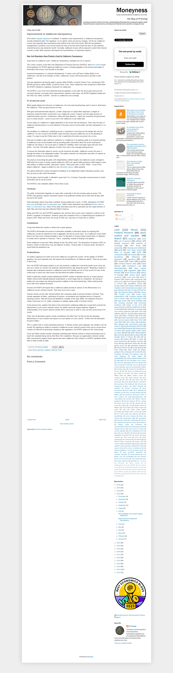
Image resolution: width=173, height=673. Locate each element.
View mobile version (67, 424)
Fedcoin (143, 290)
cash (117, 229)
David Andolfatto (136, 301)
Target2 (121, 261)
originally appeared (43, 39)
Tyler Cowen (130, 322)
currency (135, 365)
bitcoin (134, 229)
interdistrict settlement (138, 346)
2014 (119, 564)
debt (128, 335)
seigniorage (138, 279)
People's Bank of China (131, 411)
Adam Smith (132, 350)
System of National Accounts (137, 371)
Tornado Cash (124, 294)
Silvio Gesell (118, 365)
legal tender (122, 301)
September (122, 505)
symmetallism (130, 456)
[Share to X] (58, 347)
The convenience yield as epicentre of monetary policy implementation (136, 146)
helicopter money (139, 473)
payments (41, 350)
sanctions (132, 259)
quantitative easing (135, 284)
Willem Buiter (118, 375)
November (122, 499)
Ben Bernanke (119, 463)
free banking (128, 314)
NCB (140, 316)
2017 (119, 554)
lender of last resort (134, 305)
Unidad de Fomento (123, 373)
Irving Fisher (138, 320)
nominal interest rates (128, 264)
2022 (119, 494)
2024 (119, 488)
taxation (126, 339)
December (122, 496)
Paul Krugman (132, 282)
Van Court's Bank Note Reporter (127, 414)
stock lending (132, 431)
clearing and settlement (136, 248)
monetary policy (121, 369)
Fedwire (127, 279)
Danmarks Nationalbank (124, 362)
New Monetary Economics (136, 467)
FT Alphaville (140, 390)
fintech (35, 350)
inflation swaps (123, 424)
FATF (130, 435)
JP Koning (132, 626)
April (120, 530)
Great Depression (120, 341)
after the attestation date (52, 204)
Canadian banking (135, 296)
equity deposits (134, 377)
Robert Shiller (132, 343)
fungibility (142, 261)
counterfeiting (119, 358)
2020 (119, 546)
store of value (132, 290)
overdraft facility (138, 348)
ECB (139, 252)
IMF (123, 371)
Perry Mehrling (119, 343)
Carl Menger (127, 352)
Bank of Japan (137, 339)
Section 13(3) (139, 441)
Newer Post (32, 420)
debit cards (139, 311)
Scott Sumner (130, 273)
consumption (142, 418)
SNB (116, 318)
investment (138, 424)
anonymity (118, 248)
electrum (143, 420)
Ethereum (136, 257)
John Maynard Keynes (126, 292)
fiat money (132, 255)
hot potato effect (138, 335)
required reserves (120, 429)
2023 (119, 491)
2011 (119, 572)
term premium (141, 456)
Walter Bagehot (132, 443)
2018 (119, 552)
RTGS (136, 362)
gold (120, 250)
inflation (139, 241)
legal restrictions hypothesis (133, 452)
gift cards (125, 379)
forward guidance (129, 401)
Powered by (124, 72)
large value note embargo (130, 367)
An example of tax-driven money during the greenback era (135, 129)
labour (116, 452)
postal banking (135, 454)
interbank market (138, 450)
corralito (141, 446)
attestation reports (66, 167)
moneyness (119, 255)
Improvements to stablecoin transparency (127, 519)
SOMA (144, 411)
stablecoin (54, 350)
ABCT (128, 433)
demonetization (120, 268)
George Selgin (119, 286)
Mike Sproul (142, 292)
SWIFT (133, 333)
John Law (124, 467)
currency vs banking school (135, 448)
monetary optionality (120, 454)
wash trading (136, 458)
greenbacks (142, 422)
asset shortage (131, 416)
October (121, 502)
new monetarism (141, 382)
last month (96, 65)
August (121, 508)
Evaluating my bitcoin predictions (134, 194)
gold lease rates (137, 379)
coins (144, 239)
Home (67, 420)
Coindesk (117, 100)
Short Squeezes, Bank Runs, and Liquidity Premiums (134, 163)
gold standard (119, 290)
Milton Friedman (128, 316)
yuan (132, 461)
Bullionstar (126, 100)
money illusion (128, 382)
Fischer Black (126, 407)
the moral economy (123, 458)
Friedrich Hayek (139, 407)
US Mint (127, 365)
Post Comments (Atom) (44, 429)
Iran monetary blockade (123, 303)
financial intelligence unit (122, 450)
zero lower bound (134, 250)
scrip (130, 405)
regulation (47, 350)
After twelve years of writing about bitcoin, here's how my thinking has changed (136, 112)
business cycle (138, 354)
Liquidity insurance (136, 341)
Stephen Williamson (136, 286)
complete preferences (137, 471)
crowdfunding (134, 420)
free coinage (142, 401)
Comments (121, 219)
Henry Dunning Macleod (133, 392)
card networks (120, 356)
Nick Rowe (135, 246)
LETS (136, 437)
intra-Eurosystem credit (138, 299)
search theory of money (136, 429)
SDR (142, 362)
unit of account (124, 241)
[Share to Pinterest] (63, 347)
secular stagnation (120, 431)
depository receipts (120, 473)
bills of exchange (137, 309)
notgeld (141, 426)
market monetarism (128, 318)
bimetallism (142, 333)
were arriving (31, 204)
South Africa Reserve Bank (133, 469)
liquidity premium (121, 243)
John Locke (127, 437)
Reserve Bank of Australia (122, 441)
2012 (119, 569)
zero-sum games (124, 320)
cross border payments (122, 311)
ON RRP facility (139, 439)
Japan (116, 409)
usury (122, 433)
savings (123, 405)
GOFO (137, 435)
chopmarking (118, 399)
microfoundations (119, 426)
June (120, 524)
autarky (141, 443)
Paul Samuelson (127, 394)
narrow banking (132, 426)
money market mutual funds (136, 358)
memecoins (117, 382)
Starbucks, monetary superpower (134, 179)
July (120, 511)
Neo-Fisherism (126, 439)
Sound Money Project (133, 99)
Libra (124, 409)
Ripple (125, 309)
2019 (119, 549)
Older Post (102, 420)
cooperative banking (130, 446)
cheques (117, 418)
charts (143, 259)
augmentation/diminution (135, 397)
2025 (119, 485)
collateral (121, 324)
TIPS (142, 343)
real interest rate (134, 369)
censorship (120, 335)
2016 (119, 558)
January (121, 539)
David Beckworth (130, 326)
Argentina (117, 388)
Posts (119, 215)
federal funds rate (120, 346)
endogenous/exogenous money (126, 422)
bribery (141, 416)
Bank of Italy (140, 461)
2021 (119, 543)
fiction (129, 473)
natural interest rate (123, 348)
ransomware (120, 384)
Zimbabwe (142, 322)
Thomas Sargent (119, 443)
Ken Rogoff (118, 328)
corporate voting (122, 420)
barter (127, 354)
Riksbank (129, 328)
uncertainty (142, 318)
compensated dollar (129, 418)
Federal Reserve (123, 232)
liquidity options (131, 331)
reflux (138, 337)
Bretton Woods (134, 463)
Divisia (135, 433)
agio (144, 469)
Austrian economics (131, 388)
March (120, 533)
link (120, 83)
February (121, 536)
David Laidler (129, 390)
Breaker (142, 99)
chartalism (117, 288)
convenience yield (135, 324)
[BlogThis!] (55, 347)
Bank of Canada (122, 252)
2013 (119, 566)
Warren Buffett (138, 373)
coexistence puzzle (122, 471)
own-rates (120, 360)
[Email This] (53, 347)
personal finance (120, 307)
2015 (119, 560)
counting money (119, 377)
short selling (118, 350)
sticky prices (118, 282)
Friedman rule (118, 392)
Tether (60, 350)
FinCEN (137, 352)
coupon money (119, 448)
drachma (129, 399)
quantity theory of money (123, 337)
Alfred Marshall (138, 386)
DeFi (131, 307)
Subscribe (130, 64)
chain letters (137, 356)
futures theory (121, 403)
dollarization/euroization (134, 288)
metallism (143, 367)
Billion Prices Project (139, 360)
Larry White (118, 322)
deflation (117, 314)
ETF (141, 326)
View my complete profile (123, 643)
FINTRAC (132, 465)
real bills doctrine (134, 403)
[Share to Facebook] (60, 347)
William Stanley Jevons (135, 375)
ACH (128, 360)
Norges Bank (118, 469)
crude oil (117, 326)
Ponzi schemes (119, 299)
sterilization (131, 384)
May (120, 527)
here (137, 89)
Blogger (90, 657)
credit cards (131, 277)
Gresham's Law (134, 266)
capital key (117, 446)
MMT (126, 333)
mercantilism (117, 475)
